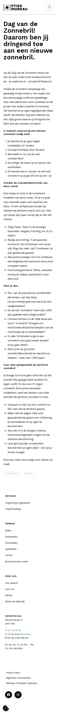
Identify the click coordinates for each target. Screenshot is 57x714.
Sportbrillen (11, 548)
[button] (49, 6)
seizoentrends (12, 473)
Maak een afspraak (15, 601)
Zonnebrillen (11, 542)
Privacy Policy (13, 672)
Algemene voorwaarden (18, 677)
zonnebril (28, 473)
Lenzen (9, 555)
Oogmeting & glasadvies (17, 502)
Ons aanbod (11, 582)
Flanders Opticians (27, 683)
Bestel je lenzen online (16, 561)
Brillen (8, 530)
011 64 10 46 (14, 630)
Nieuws (9, 595)
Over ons (9, 589)
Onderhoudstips (13, 508)
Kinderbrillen (11, 536)
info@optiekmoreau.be (19, 634)
